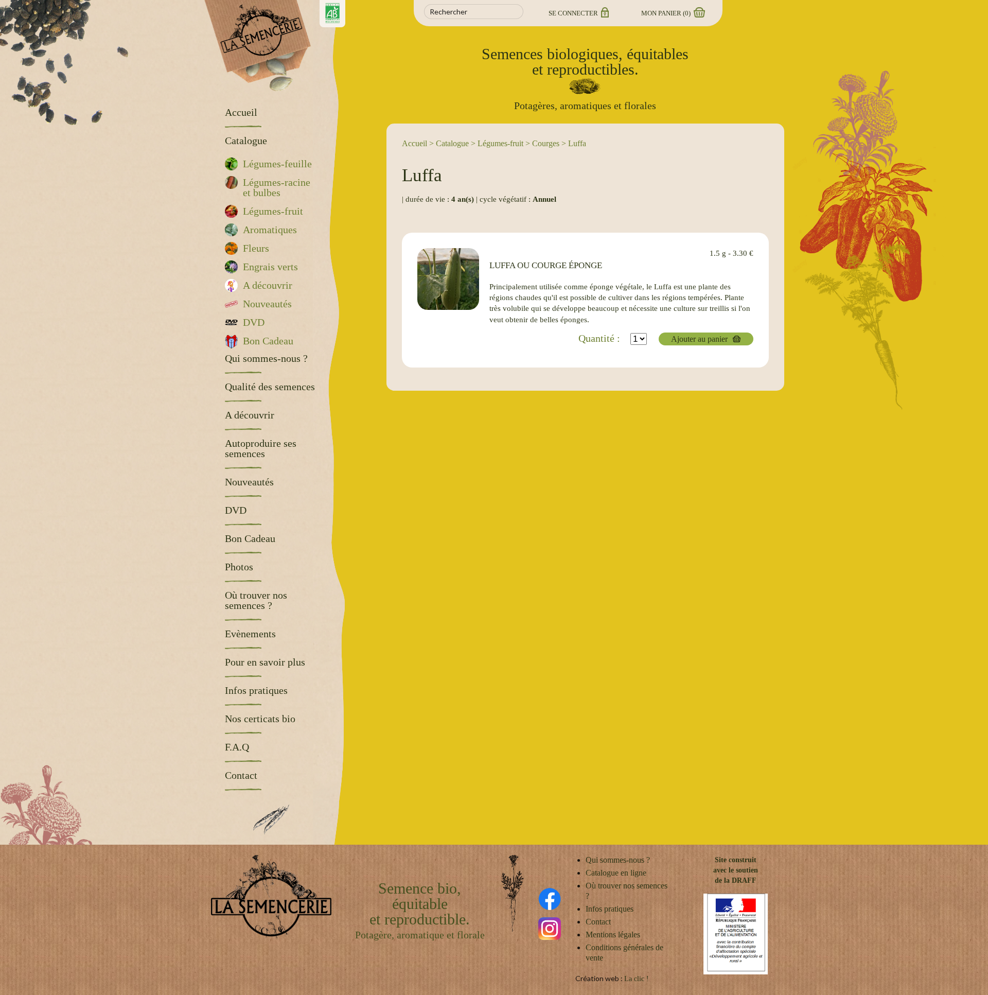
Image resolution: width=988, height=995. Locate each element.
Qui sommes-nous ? (618, 860)
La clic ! (636, 979)
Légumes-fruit (500, 143)
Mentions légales (613, 934)
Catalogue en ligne (616, 872)
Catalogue (452, 143)
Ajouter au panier (699, 339)
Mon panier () (666, 13)
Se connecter (574, 13)
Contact (598, 921)
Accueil (414, 143)
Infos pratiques (609, 908)
